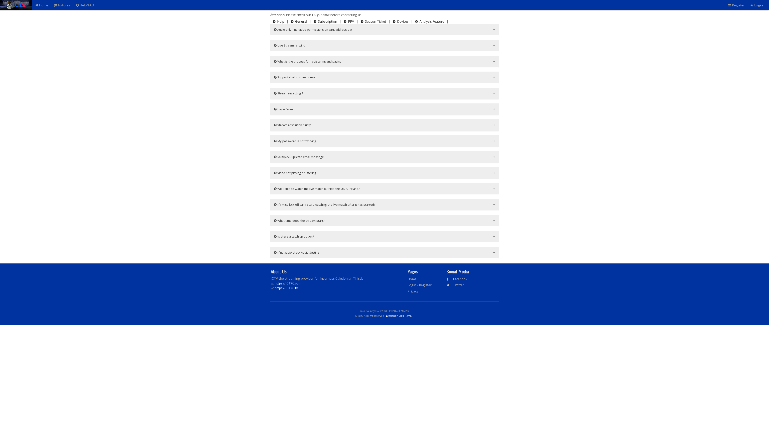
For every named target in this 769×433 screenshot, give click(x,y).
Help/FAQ (86, 5)
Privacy (413, 291)
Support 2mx (396, 316)
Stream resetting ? (290, 93)
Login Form (285, 109)
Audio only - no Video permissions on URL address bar (314, 29)
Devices (403, 21)
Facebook (459, 279)
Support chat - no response (296, 77)
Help (281, 21)
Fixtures (63, 5)
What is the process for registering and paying (309, 61)
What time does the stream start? (301, 221)
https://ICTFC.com (288, 283)
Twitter (458, 285)
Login (758, 5)
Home (43, 5)
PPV (351, 21)
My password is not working (296, 141)
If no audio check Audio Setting (298, 252)
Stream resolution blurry (294, 125)
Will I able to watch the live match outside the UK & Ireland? (318, 189)
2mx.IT (410, 316)
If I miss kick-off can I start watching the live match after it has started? (326, 204)
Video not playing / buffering (296, 173)
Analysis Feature (432, 21)
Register (738, 5)
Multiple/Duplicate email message (300, 157)
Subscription (327, 21)
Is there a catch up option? (295, 236)
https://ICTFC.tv (286, 288)
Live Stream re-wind (291, 45)
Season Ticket (375, 21)
